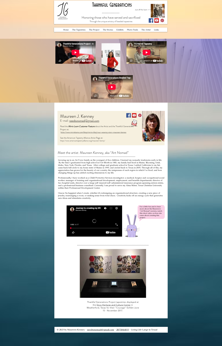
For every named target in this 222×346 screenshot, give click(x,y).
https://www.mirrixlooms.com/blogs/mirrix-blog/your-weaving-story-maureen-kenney (93, 132)
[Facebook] (151, 20)
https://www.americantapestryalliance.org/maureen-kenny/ (82, 140)
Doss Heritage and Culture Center (114, 305)
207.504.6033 (122, 329)
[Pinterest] (162, 20)
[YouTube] (156, 20)
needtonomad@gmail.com (84, 121)
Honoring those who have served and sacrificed (111, 17)
